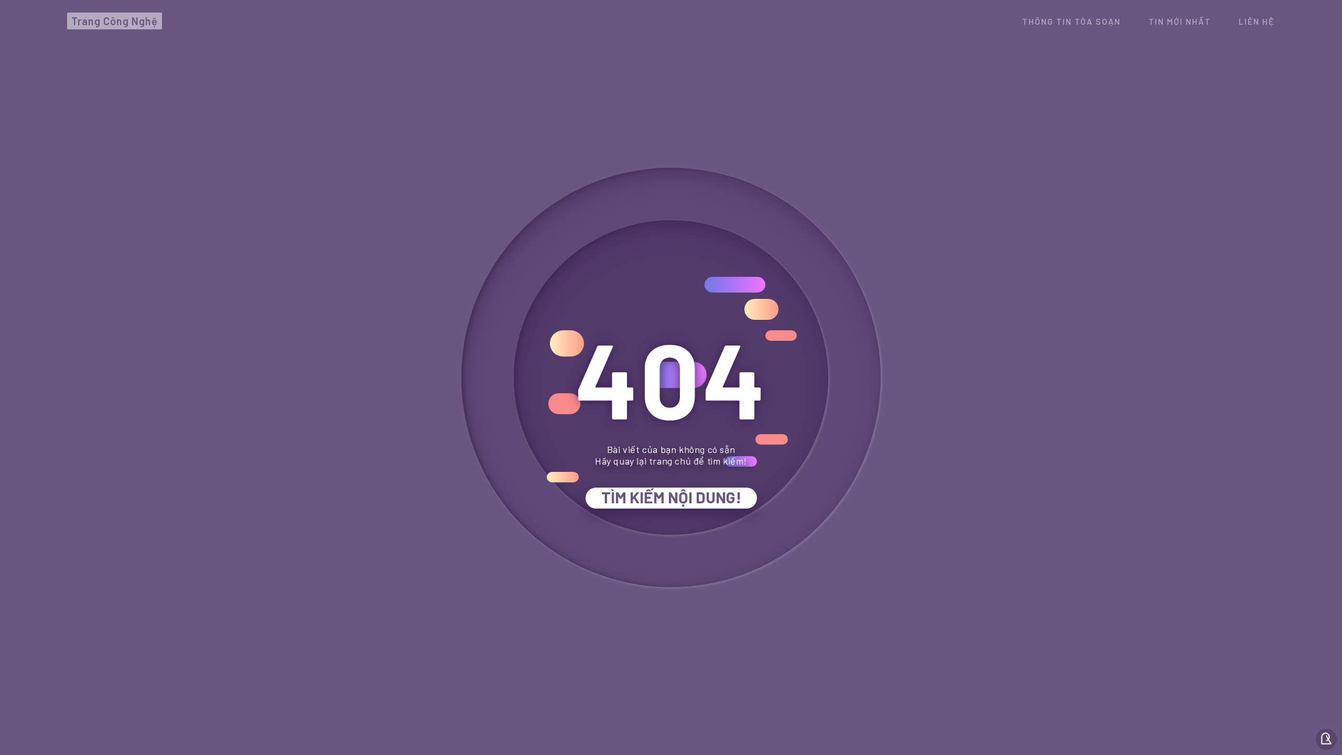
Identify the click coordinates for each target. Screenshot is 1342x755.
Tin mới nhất (1180, 21)
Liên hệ (1257, 21)
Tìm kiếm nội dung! (671, 497)
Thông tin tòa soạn (1071, 21)
